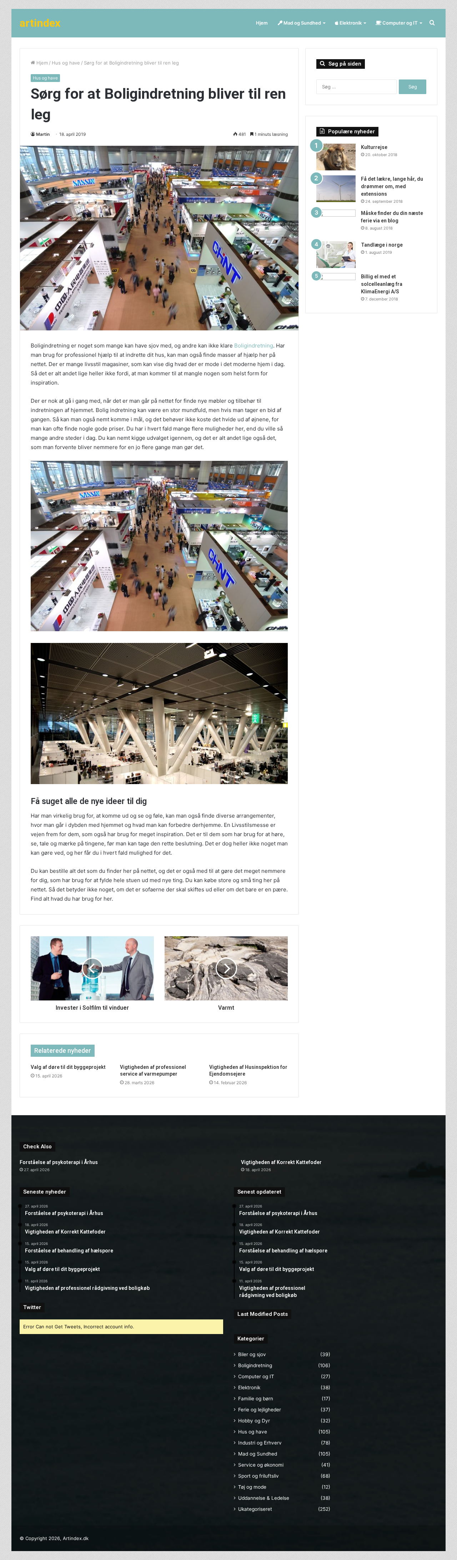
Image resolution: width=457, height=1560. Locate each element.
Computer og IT (399, 23)
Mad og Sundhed (301, 23)
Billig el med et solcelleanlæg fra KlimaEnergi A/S (381, 284)
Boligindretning (253, 345)
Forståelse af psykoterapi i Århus (59, 1162)
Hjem (262, 23)
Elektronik (350, 23)
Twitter (32, 1307)
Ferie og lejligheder (259, 1409)
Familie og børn (255, 1398)
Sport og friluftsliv (258, 1476)
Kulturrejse (374, 147)
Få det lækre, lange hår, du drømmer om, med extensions (392, 186)
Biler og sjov (252, 1354)
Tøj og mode (252, 1487)
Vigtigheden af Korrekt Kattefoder (281, 1162)
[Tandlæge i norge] (336, 254)
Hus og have (66, 63)
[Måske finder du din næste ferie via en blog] (336, 223)
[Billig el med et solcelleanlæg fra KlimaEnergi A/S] (336, 286)
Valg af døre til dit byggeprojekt (68, 1067)
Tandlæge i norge (382, 245)
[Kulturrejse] (336, 157)
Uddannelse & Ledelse (263, 1498)
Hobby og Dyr (254, 1420)
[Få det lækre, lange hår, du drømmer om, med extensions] (336, 188)
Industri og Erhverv (260, 1443)
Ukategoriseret (255, 1509)
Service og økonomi (260, 1465)
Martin (43, 134)
